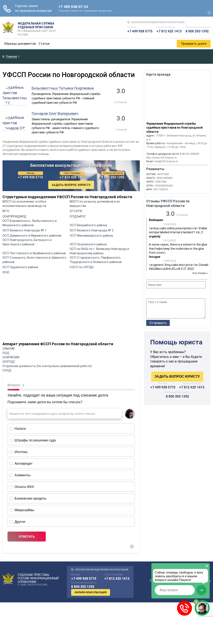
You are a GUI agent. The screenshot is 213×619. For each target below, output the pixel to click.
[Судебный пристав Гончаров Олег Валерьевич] (14, 128)
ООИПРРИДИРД (14, 216)
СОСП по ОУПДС (82, 267)
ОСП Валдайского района (88, 225)
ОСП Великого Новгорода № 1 (24, 230)
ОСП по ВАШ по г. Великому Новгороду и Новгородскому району (99, 251)
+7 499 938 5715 (139, 31)
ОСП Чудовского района (20, 267)
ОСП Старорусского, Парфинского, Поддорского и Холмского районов (96, 260)
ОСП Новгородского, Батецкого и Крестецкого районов (27, 242)
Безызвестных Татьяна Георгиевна (63, 88)
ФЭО (5, 272)
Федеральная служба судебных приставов (37, 27)
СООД (6, 370)
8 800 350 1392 (197, 31)
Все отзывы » (200, 273)
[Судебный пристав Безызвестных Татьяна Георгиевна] (14, 103)
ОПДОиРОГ (78, 216)
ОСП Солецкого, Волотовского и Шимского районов (34, 260)
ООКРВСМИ (10, 357)
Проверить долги (193, 43)
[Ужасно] (148, 293)
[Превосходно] (171, 293)
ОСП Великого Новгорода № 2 (92, 230)
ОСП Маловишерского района (91, 235)
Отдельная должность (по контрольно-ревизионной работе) (47, 366)
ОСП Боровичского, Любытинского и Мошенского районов (29, 223)
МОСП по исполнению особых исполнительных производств (24, 204)
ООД (5, 353)
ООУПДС (8, 362)
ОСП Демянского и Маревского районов (31, 235)
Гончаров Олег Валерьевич (55, 113)
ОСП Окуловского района (88, 244)
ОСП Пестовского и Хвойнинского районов (34, 253)
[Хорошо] (160, 293)
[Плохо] (154, 293)
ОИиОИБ (8, 348)
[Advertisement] (71, 309)
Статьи (44, 43)
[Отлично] (165, 293)
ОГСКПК (76, 211)
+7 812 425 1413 (169, 31)
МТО (5, 211)
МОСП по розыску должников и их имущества (95, 204)
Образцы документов (20, 43)
